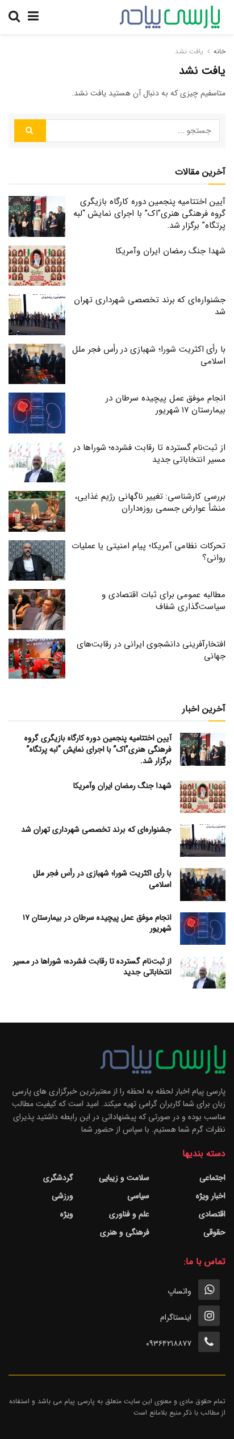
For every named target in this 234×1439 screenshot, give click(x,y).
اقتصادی (212, 1214)
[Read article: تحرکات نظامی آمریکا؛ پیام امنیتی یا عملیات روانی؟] (37, 560)
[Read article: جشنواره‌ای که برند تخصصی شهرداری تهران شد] (37, 314)
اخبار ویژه (210, 1196)
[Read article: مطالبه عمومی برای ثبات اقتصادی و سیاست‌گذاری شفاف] (37, 609)
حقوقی (214, 1232)
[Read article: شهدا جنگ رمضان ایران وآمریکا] (37, 265)
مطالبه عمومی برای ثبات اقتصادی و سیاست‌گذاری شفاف (163, 601)
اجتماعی (212, 1177)
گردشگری (58, 1177)
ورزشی (62, 1196)
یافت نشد (189, 51)
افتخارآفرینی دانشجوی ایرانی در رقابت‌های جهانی (151, 650)
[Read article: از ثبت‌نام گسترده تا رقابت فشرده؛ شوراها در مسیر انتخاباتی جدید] (37, 462)
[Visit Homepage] (170, 17)
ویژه (66, 1214)
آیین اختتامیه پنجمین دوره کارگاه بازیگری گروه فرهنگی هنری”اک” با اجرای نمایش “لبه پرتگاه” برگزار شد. (149, 213)
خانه (219, 51)
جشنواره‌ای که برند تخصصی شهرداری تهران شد (149, 306)
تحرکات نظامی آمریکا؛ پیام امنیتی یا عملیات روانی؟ (148, 552)
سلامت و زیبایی (124, 1177)
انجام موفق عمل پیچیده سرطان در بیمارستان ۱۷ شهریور (165, 404)
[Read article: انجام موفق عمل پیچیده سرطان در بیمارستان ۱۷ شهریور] (37, 413)
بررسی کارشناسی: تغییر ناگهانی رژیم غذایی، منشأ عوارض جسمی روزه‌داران (150, 502)
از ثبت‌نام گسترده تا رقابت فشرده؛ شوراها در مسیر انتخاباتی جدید (149, 453)
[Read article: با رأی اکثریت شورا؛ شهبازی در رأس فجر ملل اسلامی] (37, 364)
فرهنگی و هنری (124, 1232)
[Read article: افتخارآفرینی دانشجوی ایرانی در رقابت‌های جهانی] (37, 659)
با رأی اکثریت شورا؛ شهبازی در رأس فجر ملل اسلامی (148, 355)
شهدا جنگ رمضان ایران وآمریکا (170, 251)
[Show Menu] (33, 17)
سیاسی (138, 1196)
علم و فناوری (129, 1214)
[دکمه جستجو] (14, 17)
